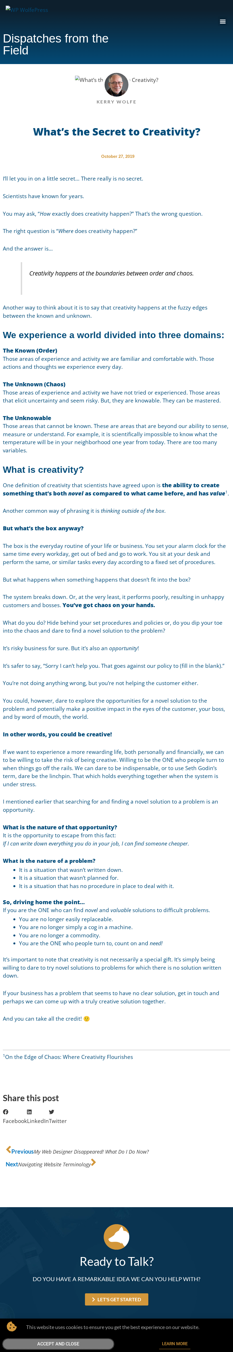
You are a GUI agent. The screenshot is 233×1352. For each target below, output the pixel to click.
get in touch (193, 993)
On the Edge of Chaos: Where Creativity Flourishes (69, 1057)
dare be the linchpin (44, 776)
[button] (222, 21)
